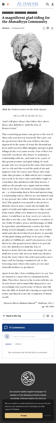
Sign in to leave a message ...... (26, 336)
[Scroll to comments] (48, 28)
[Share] (52, 28)
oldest (18, 344)
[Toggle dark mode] (8, 4)
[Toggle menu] (3, 4)
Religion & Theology (8, 12)
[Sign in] (52, 4)
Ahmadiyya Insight (20, 12)
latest (8, 344)
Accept (24, 415)
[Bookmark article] (44, 28)
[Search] (47, 4)
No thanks (47, 415)
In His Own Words (32, 12)
